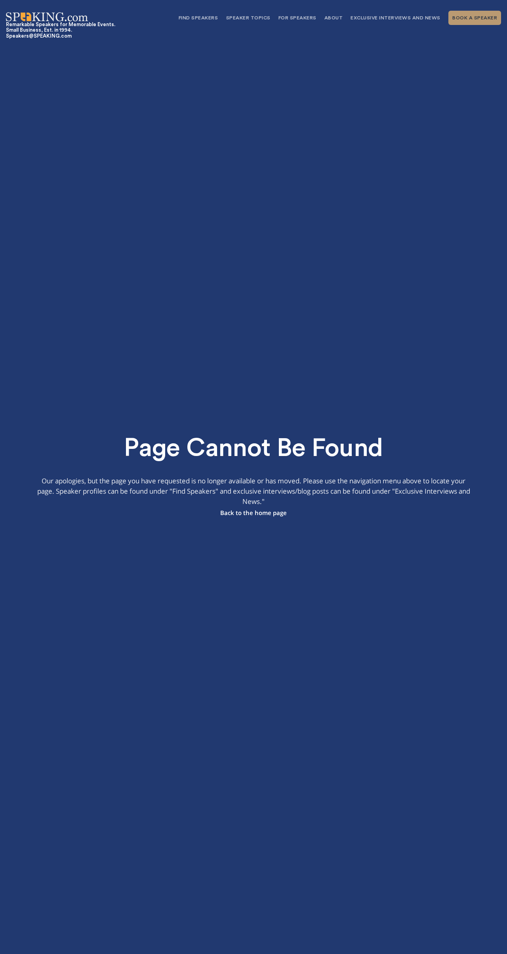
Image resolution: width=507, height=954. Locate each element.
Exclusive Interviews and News (395, 17)
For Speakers (297, 17)
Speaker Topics (248, 17)
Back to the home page (253, 513)
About (333, 17)
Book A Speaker (474, 17)
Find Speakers (198, 17)
